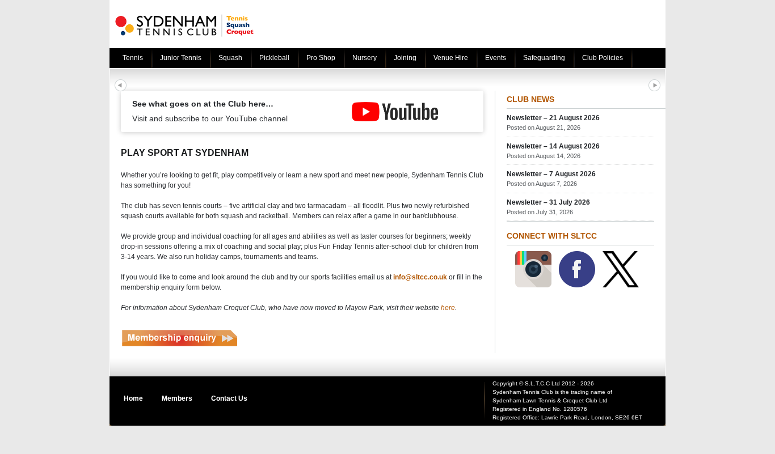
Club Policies (602, 58)
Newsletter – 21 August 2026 (553, 118)
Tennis (133, 58)
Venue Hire (450, 58)
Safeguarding (544, 58)
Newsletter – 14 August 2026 (553, 146)
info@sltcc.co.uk (420, 277)
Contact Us (229, 398)
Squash (230, 58)
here (448, 308)
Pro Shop (320, 58)
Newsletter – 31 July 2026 (548, 202)
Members (177, 398)
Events (495, 58)
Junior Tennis (180, 58)
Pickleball (274, 58)
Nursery (364, 58)
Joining (405, 58)
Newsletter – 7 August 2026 (551, 174)
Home (133, 398)
